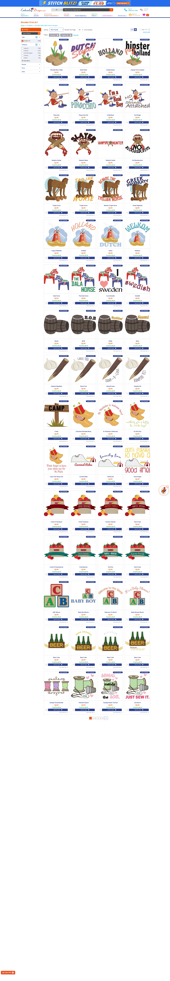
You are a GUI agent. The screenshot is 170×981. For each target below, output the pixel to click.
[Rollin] (110, 324)
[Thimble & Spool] (83, 686)
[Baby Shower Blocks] (137, 595)
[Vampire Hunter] (56, 143)
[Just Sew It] (137, 686)
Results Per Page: (70, 30)
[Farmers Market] (110, 505)
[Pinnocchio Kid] (83, 98)
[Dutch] (110, 234)
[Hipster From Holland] (137, 53)
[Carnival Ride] (83, 460)
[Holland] (83, 234)
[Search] (111, 9)
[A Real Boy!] (110, 98)
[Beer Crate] (56, 640)
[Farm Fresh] (137, 505)
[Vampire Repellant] (56, 369)
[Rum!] (137, 324)
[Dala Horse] (56, 279)
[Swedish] (137, 279)
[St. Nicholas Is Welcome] (110, 414)
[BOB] (83, 324)
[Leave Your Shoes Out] (56, 460)
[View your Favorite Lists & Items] (144, 14)
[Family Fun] (110, 460)
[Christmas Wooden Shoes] (83, 414)
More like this (63, 79)
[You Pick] (110, 550)
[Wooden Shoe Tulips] (56, 53)
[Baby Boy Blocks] (83, 595)
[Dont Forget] (137, 460)
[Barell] (56, 324)
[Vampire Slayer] (83, 143)
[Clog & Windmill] (56, 234)
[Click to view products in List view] (132, 29)
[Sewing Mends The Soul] (110, 686)
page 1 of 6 (144, 29)
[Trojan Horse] (56, 188)
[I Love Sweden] (110, 279)
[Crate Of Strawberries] (56, 550)
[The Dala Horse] (83, 279)
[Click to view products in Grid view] (135, 29)
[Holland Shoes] (110, 53)
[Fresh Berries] (83, 550)
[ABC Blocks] (56, 595)
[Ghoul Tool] (83, 369)
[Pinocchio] (56, 98)
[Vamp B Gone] (110, 369)
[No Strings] (137, 98)
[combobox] (86, 9)
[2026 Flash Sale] (85, 3)
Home (23, 25)
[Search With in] (39, 33)
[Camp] (56, 414)
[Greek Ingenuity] (137, 188)
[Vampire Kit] (137, 369)
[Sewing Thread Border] (56, 686)
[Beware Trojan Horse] (110, 188)
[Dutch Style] (83, 53)
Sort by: (46, 30)
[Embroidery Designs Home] (33, 10)
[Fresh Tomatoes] (83, 505)
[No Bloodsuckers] (137, 143)
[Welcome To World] (110, 595)
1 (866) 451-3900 (133, 10)
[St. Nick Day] (137, 414)
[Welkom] (137, 234)
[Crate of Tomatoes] (56, 505)
